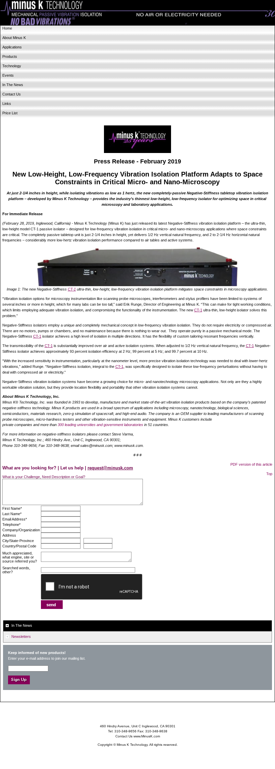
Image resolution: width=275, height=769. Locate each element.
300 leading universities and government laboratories (100, 425)
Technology (11, 66)
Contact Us (11, 94)
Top (269, 474)
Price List (9, 113)
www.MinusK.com (146, 736)
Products (9, 56)
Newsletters (21, 637)
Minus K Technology (137, 13)
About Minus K (14, 38)
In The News (12, 85)
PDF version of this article (251, 464)
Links (6, 104)
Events (8, 75)
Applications (12, 47)
